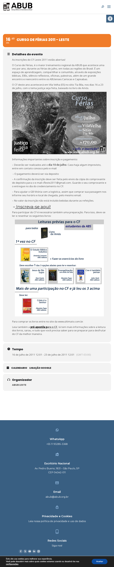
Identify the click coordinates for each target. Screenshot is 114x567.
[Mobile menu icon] (109, 7)
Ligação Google (40, 368)
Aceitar (99, 561)
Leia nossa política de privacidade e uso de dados (57, 521)
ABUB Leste (19, 385)
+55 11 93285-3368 (57, 444)
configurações (12, 564)
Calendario (19, 368)
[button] (110, 18)
